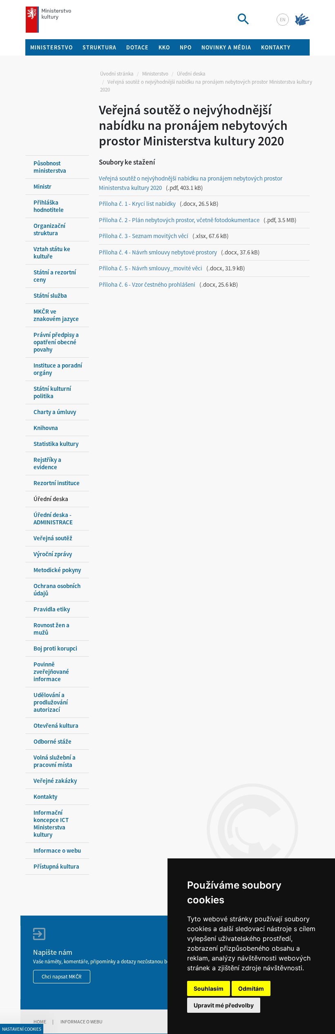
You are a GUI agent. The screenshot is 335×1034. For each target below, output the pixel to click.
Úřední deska (191, 73)
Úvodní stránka (117, 73)
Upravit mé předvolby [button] (224, 1005)
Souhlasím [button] (208, 988)
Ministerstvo (155, 73)
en (283, 19)
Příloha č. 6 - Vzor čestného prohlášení (147, 284)
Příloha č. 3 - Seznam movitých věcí (143, 236)
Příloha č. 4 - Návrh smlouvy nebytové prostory (158, 252)
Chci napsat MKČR (62, 976)
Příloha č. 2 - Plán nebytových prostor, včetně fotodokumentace (179, 220)
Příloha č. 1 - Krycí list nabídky (137, 203)
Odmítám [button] (251, 988)
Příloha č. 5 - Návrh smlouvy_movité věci (150, 268)
